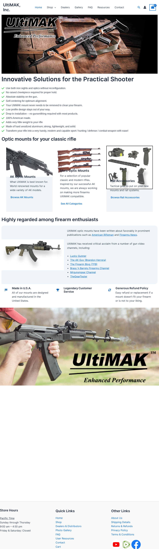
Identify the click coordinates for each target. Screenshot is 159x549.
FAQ (90, 7)
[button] (54, 7)
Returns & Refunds (122, 526)
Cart (58, 546)
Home (38, 7)
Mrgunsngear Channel (83, 272)
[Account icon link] (144, 7)
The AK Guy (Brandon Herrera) (88, 260)
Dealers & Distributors (68, 526)
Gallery (79, 7)
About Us (116, 517)
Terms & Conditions (122, 534)
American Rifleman (103, 234)
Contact (119, 7)
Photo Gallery (64, 530)
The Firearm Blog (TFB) (83, 264)
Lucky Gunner (78, 255)
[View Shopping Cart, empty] (152, 7)
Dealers (65, 7)
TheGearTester (78, 276)
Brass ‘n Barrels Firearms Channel (89, 268)
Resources (104, 7)
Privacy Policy (119, 530)
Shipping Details (120, 522)
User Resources (65, 538)
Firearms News (128, 234)
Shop (50, 7)
